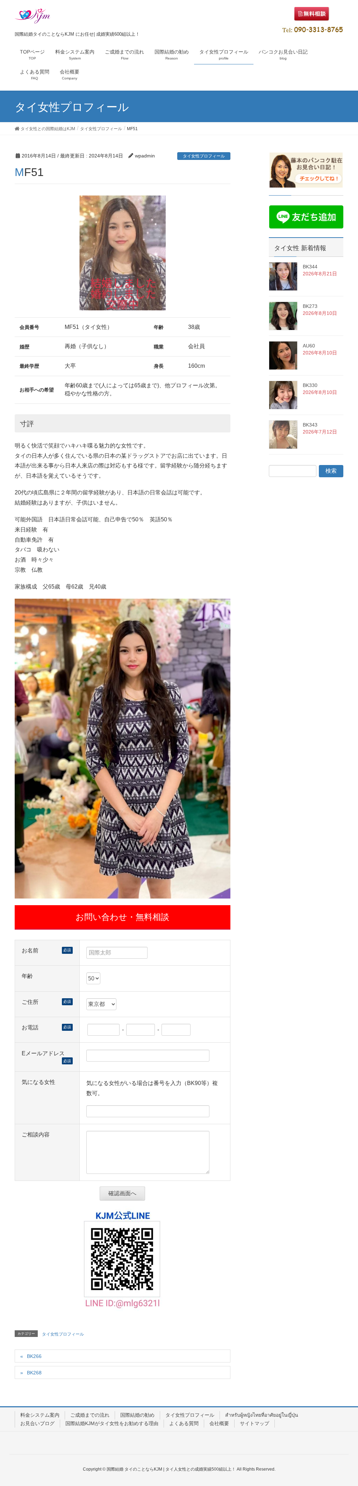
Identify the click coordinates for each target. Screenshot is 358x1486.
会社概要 (219, 1423)
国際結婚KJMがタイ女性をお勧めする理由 (111, 1423)
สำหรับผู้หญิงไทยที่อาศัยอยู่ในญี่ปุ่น (261, 1415)
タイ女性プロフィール (204, 156)
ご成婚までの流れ (89, 1415)
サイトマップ (254, 1423)
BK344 (310, 266)
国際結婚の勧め (137, 1415)
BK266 (34, 1356)
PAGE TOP (343, 1435)
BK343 (310, 425)
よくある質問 (184, 1423)
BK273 (310, 306)
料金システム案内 (39, 1415)
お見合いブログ (37, 1423)
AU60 (309, 345)
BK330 (310, 385)
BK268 (34, 1372)
